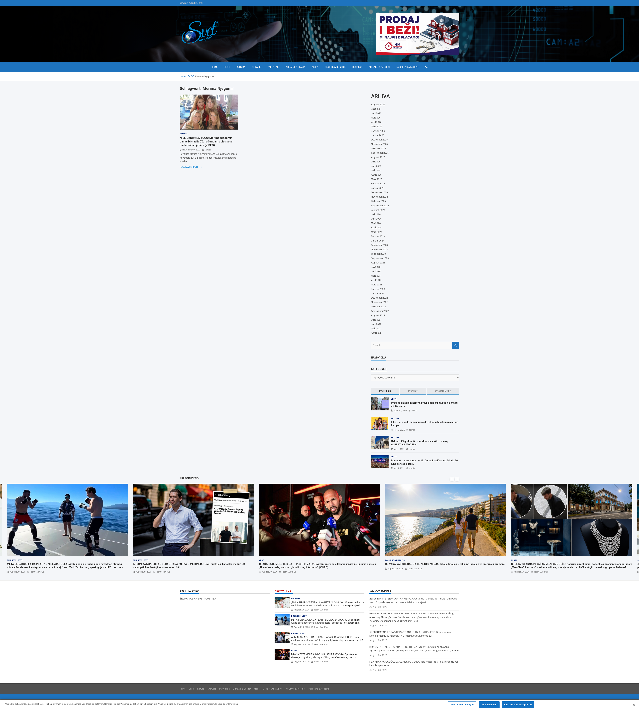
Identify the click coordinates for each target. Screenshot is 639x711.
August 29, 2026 (17, 571)
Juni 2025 (376, 166)
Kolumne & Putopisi (379, 66)
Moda (315, 66)
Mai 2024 (376, 223)
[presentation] (452, 479)
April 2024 (376, 227)
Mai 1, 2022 (399, 429)
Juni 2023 (376, 271)
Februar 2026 (378, 131)
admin (414, 410)
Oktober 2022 (378, 306)
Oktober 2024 (378, 201)
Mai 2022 (376, 328)
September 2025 (380, 153)
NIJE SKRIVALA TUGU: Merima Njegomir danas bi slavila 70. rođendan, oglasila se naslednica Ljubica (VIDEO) (206, 141)
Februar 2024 (378, 236)
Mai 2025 (376, 170)
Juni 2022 (376, 324)
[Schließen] (633, 705)
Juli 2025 (376, 161)
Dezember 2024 (379, 192)
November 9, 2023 (191, 149)
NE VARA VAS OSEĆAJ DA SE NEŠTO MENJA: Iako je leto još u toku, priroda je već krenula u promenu (319, 564)
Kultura (241, 66)
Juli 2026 (376, 109)
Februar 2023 (378, 289)
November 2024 (379, 197)
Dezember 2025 (379, 139)
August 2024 (378, 210)
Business (357, 66)
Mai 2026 (376, 118)
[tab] (385, 391)
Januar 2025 (377, 188)
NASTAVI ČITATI (189, 167)
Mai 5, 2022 (399, 468)
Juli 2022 (376, 320)
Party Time (273, 66)
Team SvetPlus (36, 571)
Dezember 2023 (379, 245)
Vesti (227, 66)
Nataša (208, 149)
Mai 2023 (376, 276)
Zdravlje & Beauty (295, 66)
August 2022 (378, 315)
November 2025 (379, 144)
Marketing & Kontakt (408, 66)
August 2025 (378, 157)
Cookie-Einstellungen (462, 705)
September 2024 (380, 205)
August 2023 (378, 262)
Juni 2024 (376, 219)
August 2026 (378, 104)
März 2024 (376, 232)
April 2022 (376, 333)
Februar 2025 (378, 183)
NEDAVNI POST (284, 590)
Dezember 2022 (379, 298)
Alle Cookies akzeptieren (518, 705)
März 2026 (376, 126)
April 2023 (376, 280)
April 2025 (376, 175)
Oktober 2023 (378, 254)
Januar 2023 (377, 293)
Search (455, 345)
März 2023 (376, 284)
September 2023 (380, 258)
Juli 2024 (376, 214)
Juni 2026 (376, 113)
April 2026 (376, 122)
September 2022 (380, 311)
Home (215, 66)
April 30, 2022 (400, 410)
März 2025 (376, 179)
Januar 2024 (377, 240)
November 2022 (379, 302)
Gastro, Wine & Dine (335, 66)
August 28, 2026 (395, 571)
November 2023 (379, 249)
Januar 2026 (377, 135)
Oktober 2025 (378, 148)
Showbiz (256, 66)
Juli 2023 (376, 267)
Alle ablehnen (489, 705)
